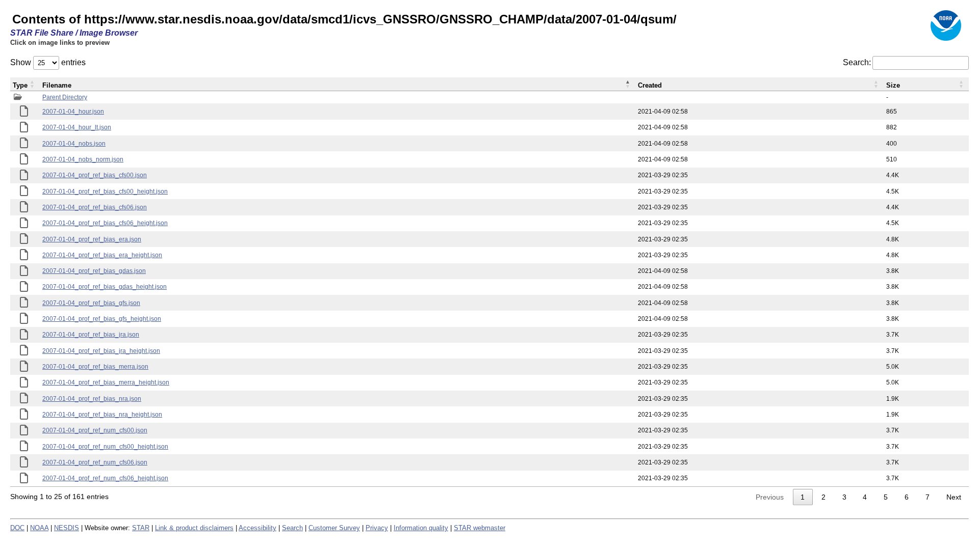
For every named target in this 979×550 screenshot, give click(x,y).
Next (953, 497)
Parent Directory (64, 97)
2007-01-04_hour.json (73, 111)
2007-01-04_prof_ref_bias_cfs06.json (94, 207)
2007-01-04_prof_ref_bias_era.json (91, 239)
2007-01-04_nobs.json (74, 143)
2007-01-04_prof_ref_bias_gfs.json (91, 303)
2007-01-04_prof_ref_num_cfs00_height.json (105, 446)
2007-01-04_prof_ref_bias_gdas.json (94, 270)
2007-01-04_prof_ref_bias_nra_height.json (102, 414)
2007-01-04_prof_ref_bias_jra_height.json (101, 350)
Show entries (48, 62)
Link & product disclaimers (194, 528)
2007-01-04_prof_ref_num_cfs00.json (94, 430)
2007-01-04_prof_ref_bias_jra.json (90, 334)
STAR (140, 528)
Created (650, 85)
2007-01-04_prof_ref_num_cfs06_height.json (105, 478)
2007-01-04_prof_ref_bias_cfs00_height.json (105, 191)
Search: (857, 62)
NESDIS (66, 528)
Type (20, 85)
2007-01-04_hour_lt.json (76, 127)
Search (292, 528)
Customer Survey (334, 528)
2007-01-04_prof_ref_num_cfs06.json (94, 462)
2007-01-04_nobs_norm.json (82, 159)
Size (893, 85)
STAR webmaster (479, 528)
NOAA (39, 528)
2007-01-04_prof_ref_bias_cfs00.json (94, 175)
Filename (56, 85)
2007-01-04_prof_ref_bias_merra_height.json (105, 382)
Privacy (377, 528)
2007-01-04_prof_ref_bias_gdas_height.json (104, 286)
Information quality (421, 528)
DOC (17, 528)
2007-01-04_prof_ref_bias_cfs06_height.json (105, 223)
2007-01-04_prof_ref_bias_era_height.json (102, 255)
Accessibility (257, 528)
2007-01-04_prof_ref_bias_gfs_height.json (101, 318)
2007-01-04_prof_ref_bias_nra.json (91, 398)
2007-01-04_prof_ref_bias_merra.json (95, 366)
